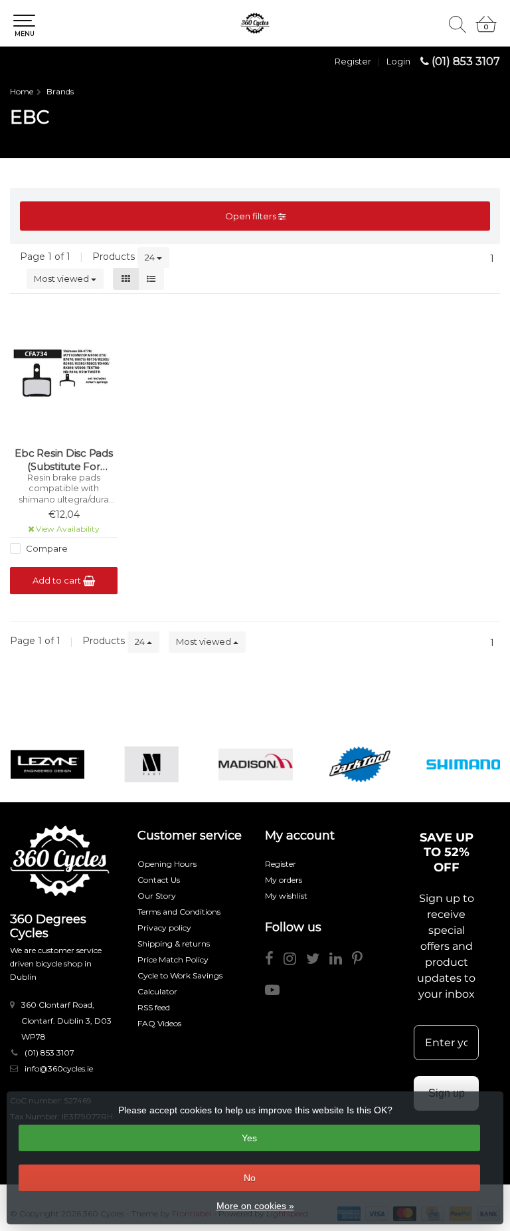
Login (398, 61)
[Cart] (486, 30)
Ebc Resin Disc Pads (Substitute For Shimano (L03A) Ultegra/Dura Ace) (63, 460)
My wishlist (286, 896)
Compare (46, 548)
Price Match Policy (173, 959)
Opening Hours (167, 864)
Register (353, 61)
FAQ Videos (159, 1023)
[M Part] (151, 764)
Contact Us (158, 880)
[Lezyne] (48, 764)
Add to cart (58, 580)
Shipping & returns (173, 944)
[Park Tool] (360, 764)
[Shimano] (463, 764)
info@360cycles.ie (59, 1068)
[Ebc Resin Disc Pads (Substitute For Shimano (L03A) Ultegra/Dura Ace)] (64, 373)
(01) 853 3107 (466, 61)
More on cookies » (255, 1205)
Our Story (156, 896)
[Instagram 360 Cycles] (295, 961)
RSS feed (153, 1007)
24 (151, 257)
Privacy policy (164, 928)
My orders (283, 880)
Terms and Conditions (178, 912)
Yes (249, 1138)
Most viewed (62, 278)
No (250, 1178)
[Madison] (255, 764)
